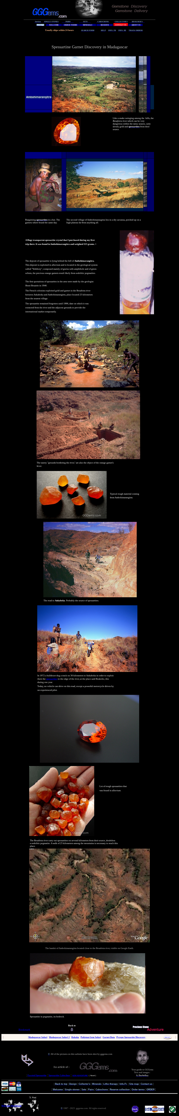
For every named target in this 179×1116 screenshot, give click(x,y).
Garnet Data (109, 1037)
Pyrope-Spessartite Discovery (130, 1037)
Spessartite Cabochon (59, 1075)
